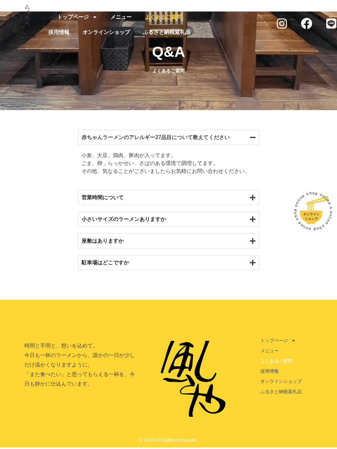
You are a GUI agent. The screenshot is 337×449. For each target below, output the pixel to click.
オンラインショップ (106, 32)
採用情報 (58, 32)
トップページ (73, 17)
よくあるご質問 (163, 17)
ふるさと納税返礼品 (167, 32)
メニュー (121, 17)
